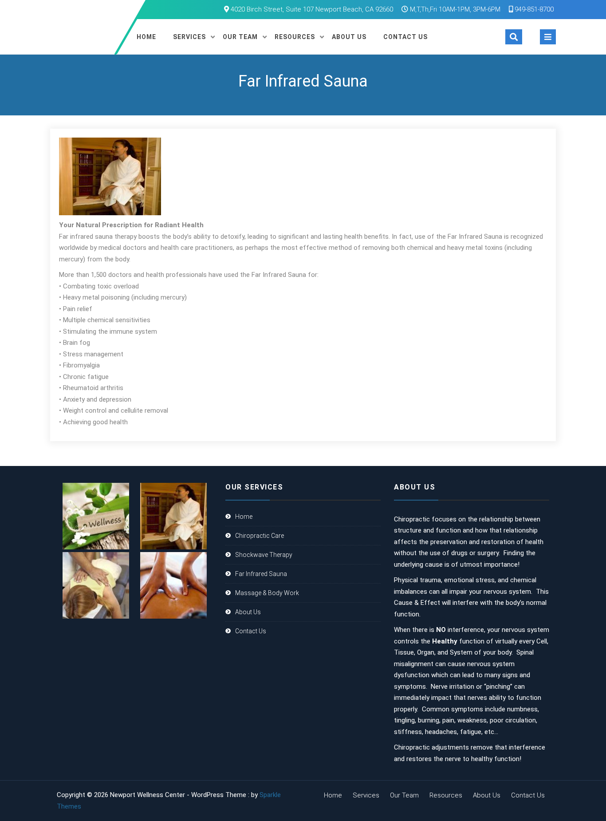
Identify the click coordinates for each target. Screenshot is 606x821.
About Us (349, 36)
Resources (295, 36)
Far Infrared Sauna (261, 573)
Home (146, 36)
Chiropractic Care (259, 535)
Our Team (240, 36)
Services (189, 36)
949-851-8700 (533, 9)
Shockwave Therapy (263, 554)
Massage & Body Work (267, 592)
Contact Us (405, 36)
